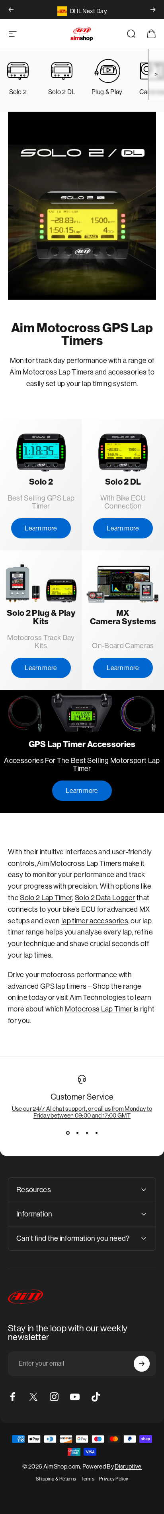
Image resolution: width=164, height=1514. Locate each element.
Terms (87, 1479)
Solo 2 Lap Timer (46, 898)
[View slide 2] (77, 1133)
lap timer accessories (94, 921)
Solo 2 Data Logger (105, 898)
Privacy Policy (113, 1479)
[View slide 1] (67, 1133)
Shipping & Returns (56, 1479)
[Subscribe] (142, 1364)
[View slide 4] (96, 1133)
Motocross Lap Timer (99, 1009)
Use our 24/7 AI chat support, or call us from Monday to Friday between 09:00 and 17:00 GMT (82, 1112)
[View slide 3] (87, 1133)
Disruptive (128, 1466)
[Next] (153, 9)
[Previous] (11, 9)
